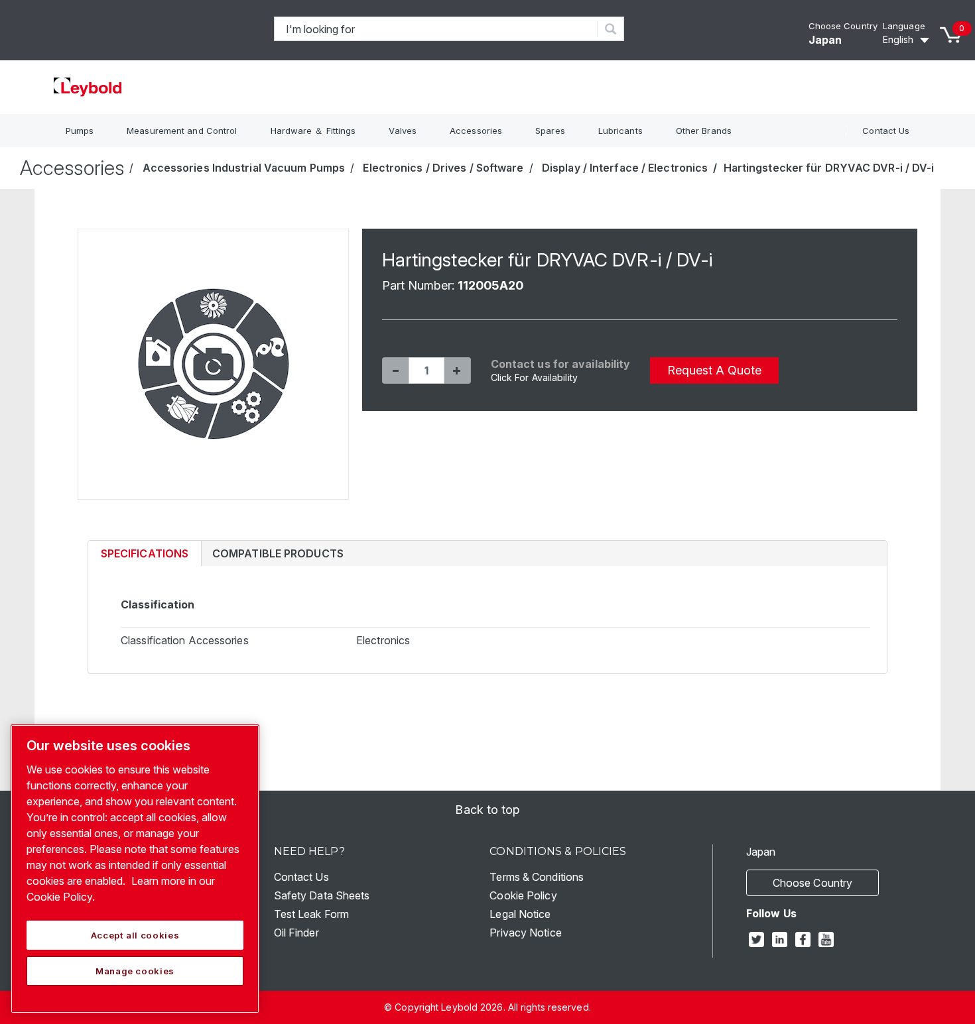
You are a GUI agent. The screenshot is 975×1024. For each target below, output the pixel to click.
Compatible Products (278, 553)
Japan (825, 39)
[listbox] (908, 39)
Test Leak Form (311, 914)
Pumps (80, 130)
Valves (403, 130)
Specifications (144, 553)
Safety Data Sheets (322, 895)
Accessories (476, 130)
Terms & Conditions (536, 876)
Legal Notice (520, 914)
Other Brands (704, 130)
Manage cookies (135, 971)
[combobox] (436, 28)
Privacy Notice (525, 932)
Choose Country (843, 26)
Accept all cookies (135, 935)
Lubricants (620, 130)
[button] (395, 370)
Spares (550, 130)
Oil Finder (296, 932)
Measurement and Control (182, 130)
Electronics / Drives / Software (443, 167)
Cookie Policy (522, 895)
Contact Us (885, 130)
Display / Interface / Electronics (625, 167)
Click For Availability (534, 377)
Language (904, 26)
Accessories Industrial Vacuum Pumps (244, 167)
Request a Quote (714, 370)
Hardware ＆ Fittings (313, 130)
